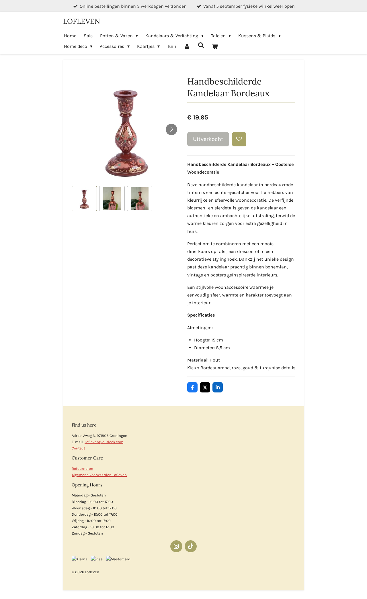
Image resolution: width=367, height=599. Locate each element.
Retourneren (82, 468)
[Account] (187, 46)
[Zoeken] (201, 45)
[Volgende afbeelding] (171, 129)
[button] (84, 198)
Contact (78, 448)
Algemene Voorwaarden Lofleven (99, 475)
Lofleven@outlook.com (104, 442)
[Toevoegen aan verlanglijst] (239, 139)
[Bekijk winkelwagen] (215, 46)
